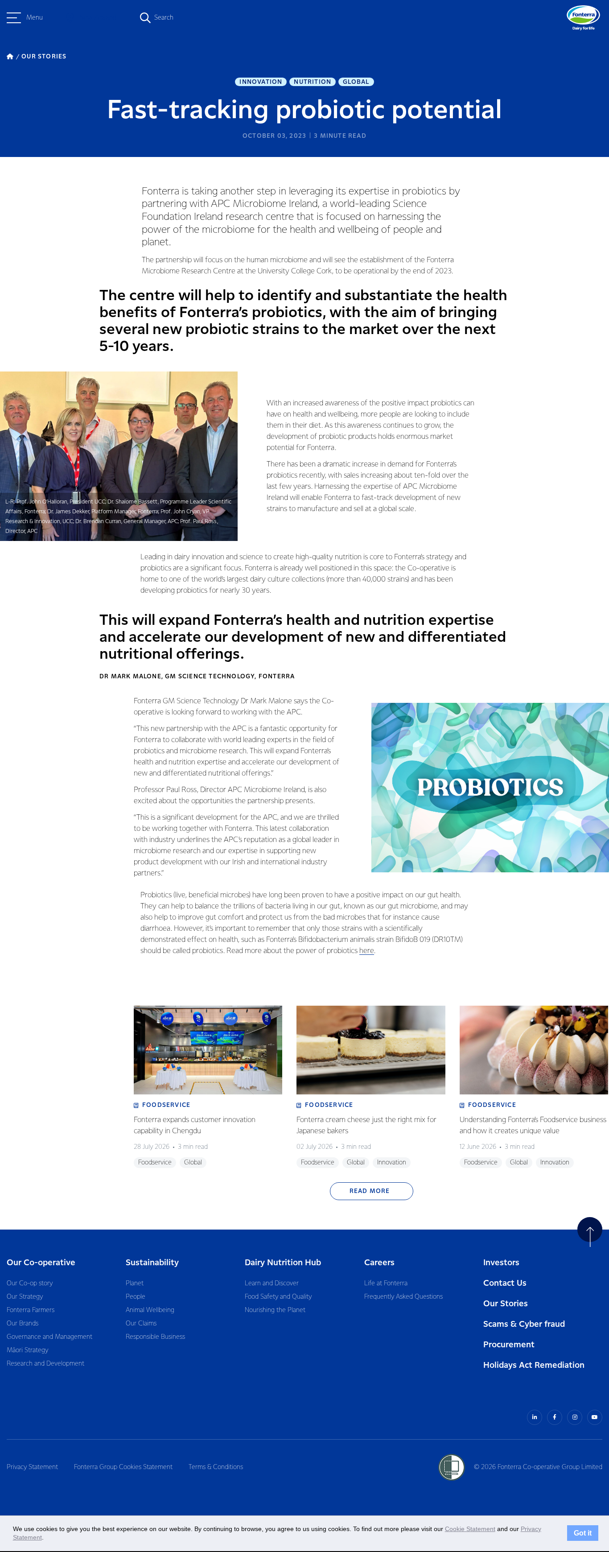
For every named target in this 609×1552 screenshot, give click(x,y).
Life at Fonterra (385, 1283)
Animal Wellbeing (150, 1310)
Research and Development (45, 1364)
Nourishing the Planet (275, 1310)
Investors (501, 1263)
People (135, 1297)
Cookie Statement (470, 1528)
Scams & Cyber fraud (524, 1324)
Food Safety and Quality (278, 1297)
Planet (135, 1283)
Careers (379, 1263)
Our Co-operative (41, 1263)
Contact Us (505, 1283)
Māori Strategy (27, 1350)
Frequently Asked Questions (403, 1297)
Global (356, 82)
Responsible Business (155, 1337)
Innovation (260, 82)
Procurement (509, 1345)
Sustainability (152, 1263)
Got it (583, 1533)
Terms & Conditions (216, 1467)
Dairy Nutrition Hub (283, 1263)
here (366, 951)
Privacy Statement (32, 1467)
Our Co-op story (30, 1283)
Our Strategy (25, 1297)
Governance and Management (49, 1337)
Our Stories (505, 1304)
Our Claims (141, 1324)
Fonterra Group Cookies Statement (123, 1467)
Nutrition (312, 82)
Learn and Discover (272, 1283)
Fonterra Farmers (30, 1310)
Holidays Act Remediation (533, 1365)
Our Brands (22, 1324)
